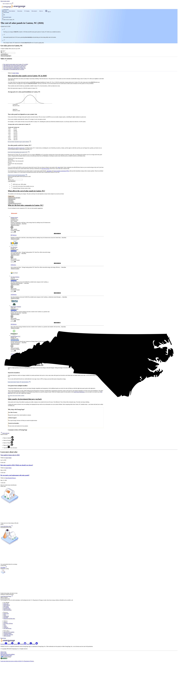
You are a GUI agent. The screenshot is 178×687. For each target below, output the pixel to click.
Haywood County (7, 17)
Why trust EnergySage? (6, 55)
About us (41, 11)
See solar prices (4, 54)
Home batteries (12, 11)
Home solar (4, 11)
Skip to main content (5, 1)
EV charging (26, 11)
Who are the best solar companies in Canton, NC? (14, 66)
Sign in (49, 11)
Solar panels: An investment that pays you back (13, 69)
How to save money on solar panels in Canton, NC (14, 68)
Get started (3, 567)
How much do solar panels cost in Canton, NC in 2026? (15, 64)
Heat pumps (19, 11)
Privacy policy (4, 653)
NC (4, 14)
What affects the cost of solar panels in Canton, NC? (14, 65)
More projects (34, 11)
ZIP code (3, 51)
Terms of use (3, 651)
